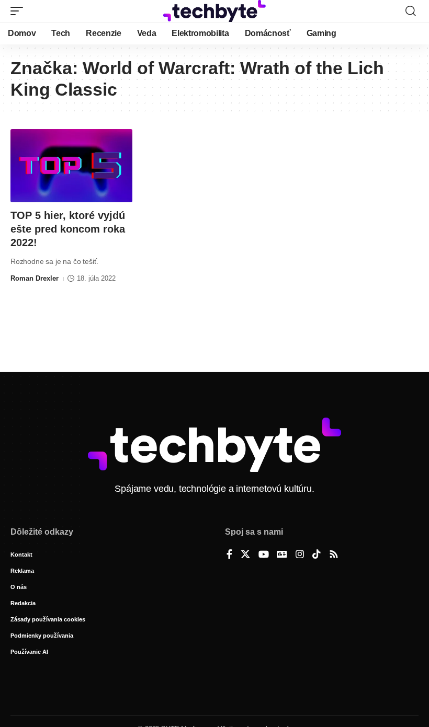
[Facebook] (229, 555)
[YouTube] (263, 555)
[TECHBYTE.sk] (214, 11)
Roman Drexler (34, 278)
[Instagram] (300, 555)
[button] (19, 11)
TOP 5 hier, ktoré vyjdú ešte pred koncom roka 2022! (67, 229)
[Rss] (334, 555)
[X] (245, 555)
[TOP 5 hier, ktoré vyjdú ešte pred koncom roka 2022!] (71, 165)
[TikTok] (316, 555)
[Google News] (282, 555)
